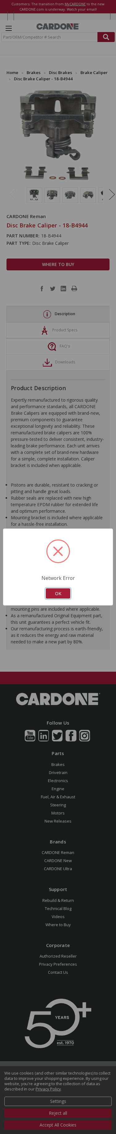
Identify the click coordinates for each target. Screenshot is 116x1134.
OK (58, 593)
